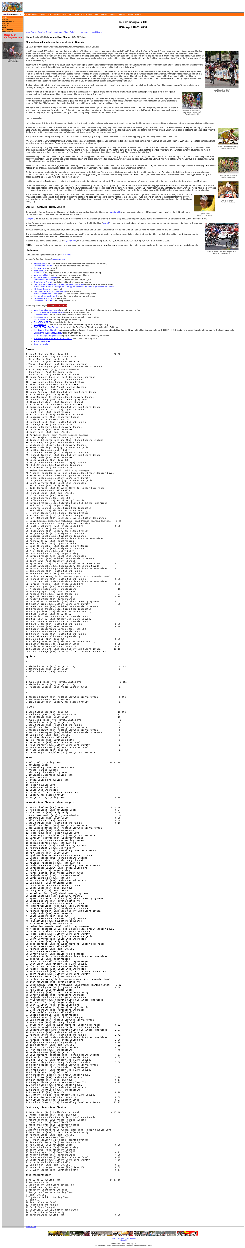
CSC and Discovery (43, 289)
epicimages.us (58, 259)
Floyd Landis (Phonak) (44, 266)
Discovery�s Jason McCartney (48, 333)
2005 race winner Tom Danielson (49, 312)
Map (4, 27)
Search (130, 14)
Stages (5, 19)
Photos (104, 14)
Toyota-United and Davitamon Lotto (50, 291)
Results (41, 32)
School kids (39, 273)
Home (5, 17)
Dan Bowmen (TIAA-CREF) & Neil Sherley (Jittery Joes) (59, 284)
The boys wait (40, 268)
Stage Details (70, 32)
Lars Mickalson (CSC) (44, 298)
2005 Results (7, 31)
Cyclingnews (70, 241)
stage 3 (106, 223)
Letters (122, 14)
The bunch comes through (45, 296)
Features (56, 14)
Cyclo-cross (86, 14)
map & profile (115, 212)
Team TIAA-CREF (42, 322)
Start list (5, 23)
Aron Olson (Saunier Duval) (46, 294)
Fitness (113, 14)
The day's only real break (45, 330)
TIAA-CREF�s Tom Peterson (47, 327)
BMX (77, 14)
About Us (123, 1240)
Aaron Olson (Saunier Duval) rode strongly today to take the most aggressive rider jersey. (74, 287)
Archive (121, 1238)
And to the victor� (42, 341)
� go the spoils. (41, 344)
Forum (138, 14)
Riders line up (40, 270)
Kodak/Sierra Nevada (43, 282)
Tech (49, 14)
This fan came (40, 317)
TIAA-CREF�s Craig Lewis (46, 336)
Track (96, 14)
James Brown (40, 263)
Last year (30, 219)
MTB (71, 14)
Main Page (31, 32)
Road (64, 14)
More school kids (41, 275)
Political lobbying (41, 315)
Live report (84, 32)
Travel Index (131, 1238)
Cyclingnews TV (31, 14)
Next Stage (97, 32)
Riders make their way (44, 280)
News (42, 14)
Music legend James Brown (46, 310)
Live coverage (8, 21)
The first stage (40, 324)
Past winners (7, 29)
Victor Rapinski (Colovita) (45, 277)
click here (66, 255)
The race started (41, 320)
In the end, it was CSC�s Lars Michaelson (53, 338)
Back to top (31, 1227)
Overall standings (54, 32)
